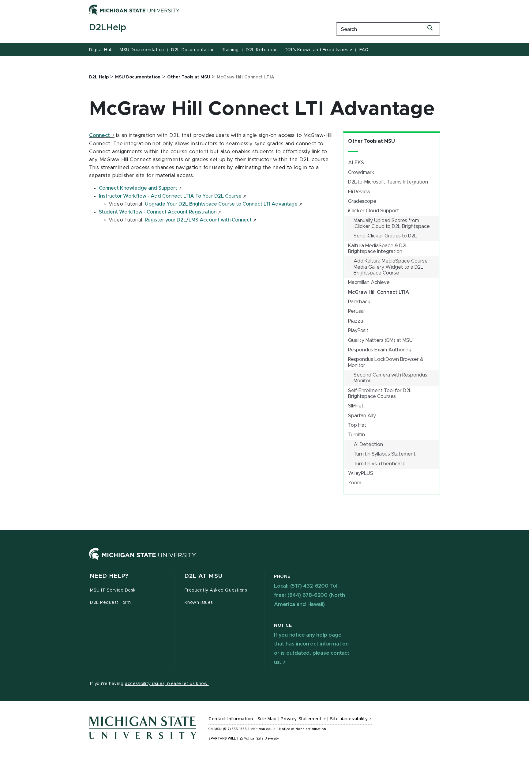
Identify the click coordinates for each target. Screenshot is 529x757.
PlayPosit (358, 330)
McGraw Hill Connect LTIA (378, 292)
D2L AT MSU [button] (204, 576)
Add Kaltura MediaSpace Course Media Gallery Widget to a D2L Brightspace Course (391, 267)
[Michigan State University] (134, 9)
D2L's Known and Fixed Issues (316, 50)
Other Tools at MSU (371, 141)
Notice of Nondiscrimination (302, 729)
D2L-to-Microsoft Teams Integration (388, 182)
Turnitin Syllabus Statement (385, 454)
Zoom (354, 482)
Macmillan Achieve (369, 282)
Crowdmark (361, 172)
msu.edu (265, 729)
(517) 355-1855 (235, 729)
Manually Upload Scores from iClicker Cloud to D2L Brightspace (392, 223)
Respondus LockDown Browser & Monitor (385, 362)
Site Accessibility (349, 719)
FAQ (364, 50)
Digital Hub (101, 50)
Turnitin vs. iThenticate (380, 463)
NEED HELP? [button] (109, 576)
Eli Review (359, 191)
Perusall (357, 311)
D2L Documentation (193, 50)
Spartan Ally (362, 415)
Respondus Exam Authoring (379, 349)
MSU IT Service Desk (113, 590)
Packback (359, 301)
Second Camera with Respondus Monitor (390, 378)
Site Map (267, 719)
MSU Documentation (142, 50)
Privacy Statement (301, 719)
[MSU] (142, 560)
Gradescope (362, 201)
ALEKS (356, 162)
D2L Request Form (110, 602)
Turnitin (356, 434)
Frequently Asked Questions (216, 590)
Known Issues (199, 602)
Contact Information (230, 719)
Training (230, 50)
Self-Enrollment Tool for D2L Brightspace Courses (380, 393)
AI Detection (368, 444)
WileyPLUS (360, 473)
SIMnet (356, 405)
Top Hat (357, 425)
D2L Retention (262, 50)
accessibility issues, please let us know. (167, 684)
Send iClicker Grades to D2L (385, 235)
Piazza (355, 321)
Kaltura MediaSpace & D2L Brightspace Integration (378, 248)
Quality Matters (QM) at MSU (380, 340)
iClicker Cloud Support (373, 210)
